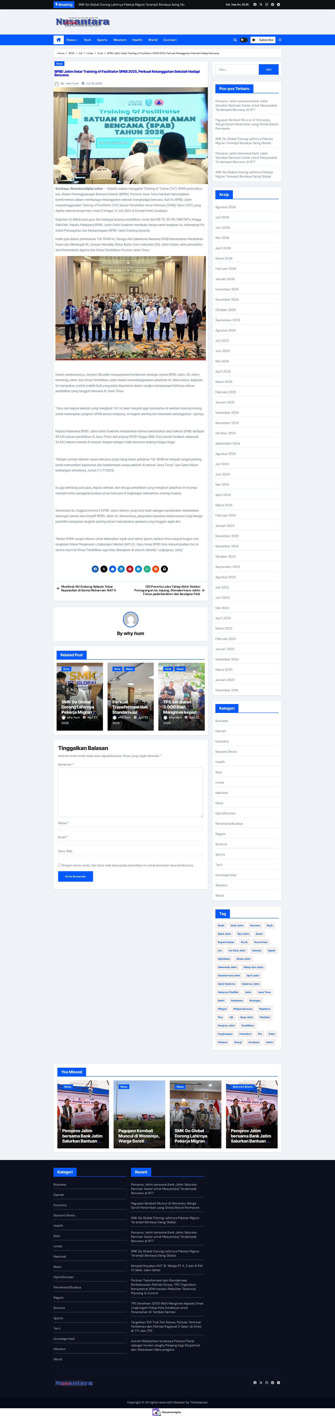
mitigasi (222, 1008)
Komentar (66, 764)
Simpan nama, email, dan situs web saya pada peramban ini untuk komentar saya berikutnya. (127, 865)
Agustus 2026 (225, 207)
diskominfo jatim (227, 967)
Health (137, 40)
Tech (87, 40)
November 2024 (227, 423)
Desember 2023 (227, 536)
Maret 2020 (224, 670)
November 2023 (227, 546)
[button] (279, 40)
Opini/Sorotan (225, 813)
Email (63, 837)
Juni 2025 (222, 351)
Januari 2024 (225, 526)
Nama (63, 823)
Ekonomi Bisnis (226, 752)
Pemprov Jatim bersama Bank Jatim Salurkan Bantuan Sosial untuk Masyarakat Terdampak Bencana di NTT (246, 105)
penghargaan (225, 1033)
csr (220, 950)
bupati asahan (226, 942)
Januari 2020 (225, 680)
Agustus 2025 (225, 330)
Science (221, 844)
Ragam (220, 834)
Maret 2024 (223, 505)
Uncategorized (226, 875)
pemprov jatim (226, 1025)
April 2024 (223, 495)
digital (271, 950)
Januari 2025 (225, 402)
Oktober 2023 (225, 556)
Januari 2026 (225, 279)
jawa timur (264, 992)
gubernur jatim (250, 983)
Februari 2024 (225, 515)
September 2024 (227, 443)
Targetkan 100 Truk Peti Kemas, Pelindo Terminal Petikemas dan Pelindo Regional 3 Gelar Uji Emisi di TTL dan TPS (166, 1326)
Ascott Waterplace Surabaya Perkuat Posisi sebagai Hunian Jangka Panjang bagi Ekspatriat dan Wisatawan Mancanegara (165, 1345)
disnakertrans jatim (229, 975)
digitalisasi (224, 958)
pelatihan (265, 1017)
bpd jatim (243, 933)
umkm (269, 1042)
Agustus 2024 (225, 454)
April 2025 (223, 371)
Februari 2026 (225, 269)
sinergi (238, 1042)
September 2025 (227, 320)
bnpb (270, 925)
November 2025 (227, 300)
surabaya (254, 1042)
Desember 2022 (227, 659)
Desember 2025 (227, 289)
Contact (170, 40)
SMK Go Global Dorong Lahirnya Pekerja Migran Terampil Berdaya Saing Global (78, 712)
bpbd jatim (224, 933)
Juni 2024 (222, 474)
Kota (59, 63)
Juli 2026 (222, 217)
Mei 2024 (222, 485)
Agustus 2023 (225, 577)
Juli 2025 (222, 341)
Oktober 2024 (225, 433)
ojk (231, 1017)
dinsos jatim (243, 958)
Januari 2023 (224, 649)
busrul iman (260, 942)
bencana (255, 925)
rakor (272, 1033)
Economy (222, 741)
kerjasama (237, 1000)
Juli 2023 (222, 587)
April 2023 (223, 618)
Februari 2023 (225, 639)
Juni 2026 (222, 228)
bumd (259, 933)
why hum (72, 83)
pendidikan (248, 1025)
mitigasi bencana (242, 1008)
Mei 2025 (222, 361)
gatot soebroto (226, 983)
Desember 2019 (226, 690)
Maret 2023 (223, 628)
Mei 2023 (222, 608)
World (153, 40)
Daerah (220, 731)
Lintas (219, 782)
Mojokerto (264, 1008)
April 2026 (223, 248)
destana (256, 950)
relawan (222, 1042)
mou (220, 1017)
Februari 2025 (225, 392)
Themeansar (198, 1402)
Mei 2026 (222, 238)
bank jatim (237, 925)
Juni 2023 (222, 598)
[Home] (59, 39)
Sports (102, 40)
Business (221, 721)
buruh (244, 942)
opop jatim (246, 1017)
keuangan (255, 1000)
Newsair (179, 1402)
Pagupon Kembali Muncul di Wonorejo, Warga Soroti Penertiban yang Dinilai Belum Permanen (246, 124)
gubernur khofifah (228, 992)
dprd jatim (253, 975)
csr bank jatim (237, 950)
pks (260, 1033)
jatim (248, 992)
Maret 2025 (223, 382)
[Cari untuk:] (237, 69)
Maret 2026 (223, 258)
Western (120, 40)
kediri (221, 1000)
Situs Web (65, 851)
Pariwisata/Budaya (229, 824)
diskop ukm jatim (253, 967)
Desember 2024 (227, 413)
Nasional (221, 793)
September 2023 (227, 567)
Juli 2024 (222, 464)
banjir (221, 925)
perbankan (245, 1033)
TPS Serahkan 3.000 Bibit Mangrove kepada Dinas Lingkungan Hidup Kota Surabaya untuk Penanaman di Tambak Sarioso (167, 1307)
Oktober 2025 (225, 310)
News (71, 40)
